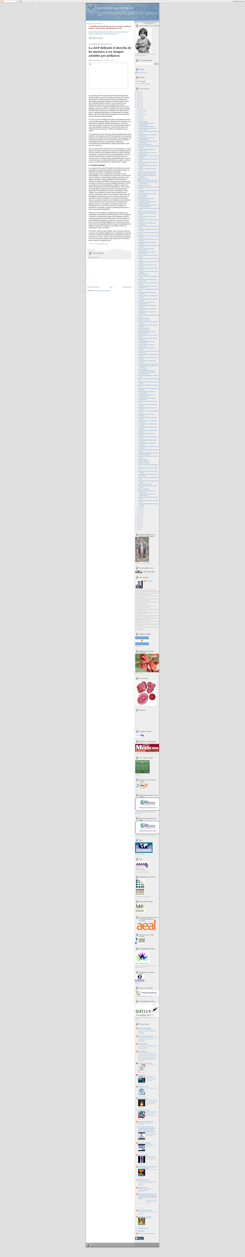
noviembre (140, 111)
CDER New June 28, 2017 (144, 461)
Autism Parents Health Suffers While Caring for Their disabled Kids (151, 1158)
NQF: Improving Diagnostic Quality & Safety (148, 363)
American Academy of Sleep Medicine (146, 173)
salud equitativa (149, 580)
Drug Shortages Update (143, 318)
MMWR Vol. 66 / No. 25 (143, 178)
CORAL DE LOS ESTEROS (144, 1210)
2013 (138, 520)
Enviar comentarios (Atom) (102, 290)
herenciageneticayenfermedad (145, 1036)
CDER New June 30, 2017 (144, 185)
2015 (138, 517)
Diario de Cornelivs (143, 1098)
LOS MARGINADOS (143, 1043)
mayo (139, 506)
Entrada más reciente (93, 287)
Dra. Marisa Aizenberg (143, 1110)
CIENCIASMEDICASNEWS (144, 1028)
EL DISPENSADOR (142, 1051)
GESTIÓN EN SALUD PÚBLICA (115, 8)
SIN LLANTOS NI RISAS (151, 1169)
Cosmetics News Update (143, 462)
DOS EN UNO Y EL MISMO (144, 1123)
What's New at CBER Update (144, 144)
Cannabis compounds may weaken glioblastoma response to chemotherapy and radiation (147, 1031)
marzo (139, 510)
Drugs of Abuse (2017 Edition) (145, 483)
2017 (138, 107)
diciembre (140, 109)
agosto (140, 116)
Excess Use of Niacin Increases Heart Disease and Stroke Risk (151, 1134)
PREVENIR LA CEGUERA (144, 1143)
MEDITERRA (141, 1231)
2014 (138, 519)
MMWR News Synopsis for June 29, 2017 (147, 180)
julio (139, 118)
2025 (138, 93)
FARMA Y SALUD (142, 1187)
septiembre (141, 114)
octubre (140, 112)
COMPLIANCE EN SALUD (151, 1088)
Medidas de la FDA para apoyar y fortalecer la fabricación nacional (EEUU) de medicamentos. (147, 1039)
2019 (138, 104)
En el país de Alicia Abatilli (144, 1063)
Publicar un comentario (93, 257)
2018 (138, 105)
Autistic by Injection (143, 1155)
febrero (140, 512)
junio (139, 119)
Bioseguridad (141, 1075)
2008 (138, 529)
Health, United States (143, 274)
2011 (138, 524)
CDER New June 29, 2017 (144, 328)
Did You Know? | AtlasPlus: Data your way (147, 211)
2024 (138, 95)
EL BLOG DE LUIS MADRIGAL (145, 1121)
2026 (138, 91)
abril (139, 508)
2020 (138, 102)
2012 (138, 522)
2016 (138, 515)
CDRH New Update (142, 196)
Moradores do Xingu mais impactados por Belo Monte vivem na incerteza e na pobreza (147, 1182)
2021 (138, 100)
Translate (147, 83)
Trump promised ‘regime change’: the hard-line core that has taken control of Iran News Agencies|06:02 (147, 1046)
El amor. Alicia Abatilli (150, 1064)
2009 (138, 527)
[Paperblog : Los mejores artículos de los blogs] (140, 736)
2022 (138, 98)
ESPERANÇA (149, 1218)
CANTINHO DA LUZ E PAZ (144, 1216)
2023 (138, 97)
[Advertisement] (101, 272)
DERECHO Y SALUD (143, 1086)
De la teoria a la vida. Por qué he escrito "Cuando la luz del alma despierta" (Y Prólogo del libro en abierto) (151, 1102)
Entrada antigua (127, 287)
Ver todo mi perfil (139, 629)
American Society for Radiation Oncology (147, 171)
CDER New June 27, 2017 (144, 320)
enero (139, 513)
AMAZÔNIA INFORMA (143, 1180)
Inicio (110, 287)
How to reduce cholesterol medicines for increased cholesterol (151, 1201)
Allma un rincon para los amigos (146, 1233)
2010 (138, 526)
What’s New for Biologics (143, 329)
